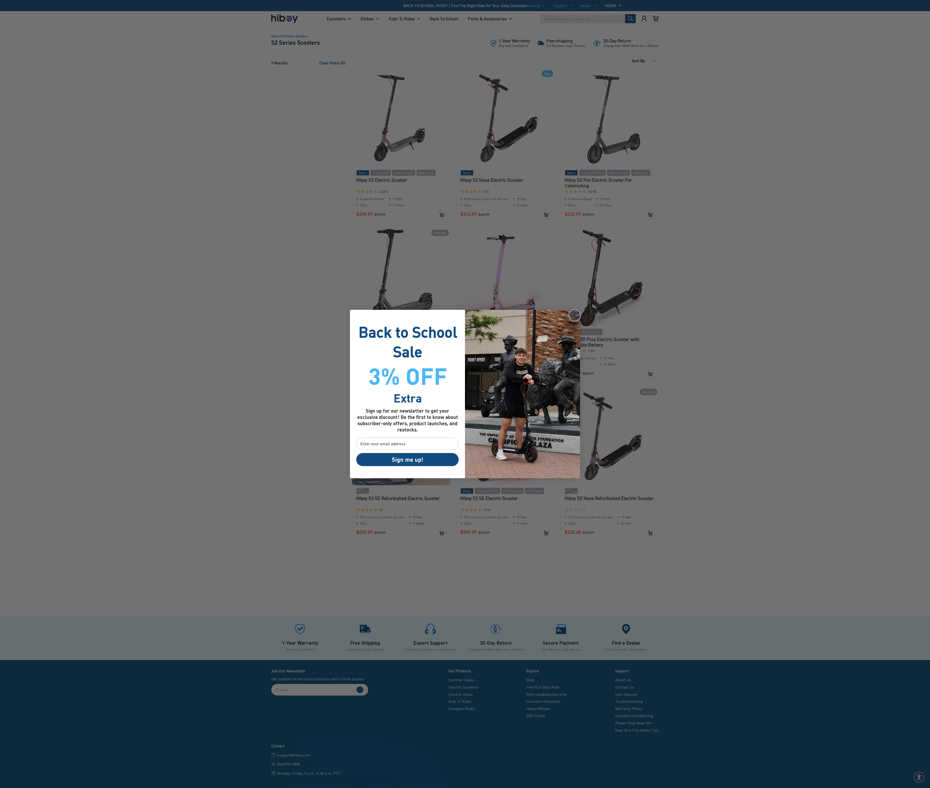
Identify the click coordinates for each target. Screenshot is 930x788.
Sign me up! (407, 459)
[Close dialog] (574, 315)
